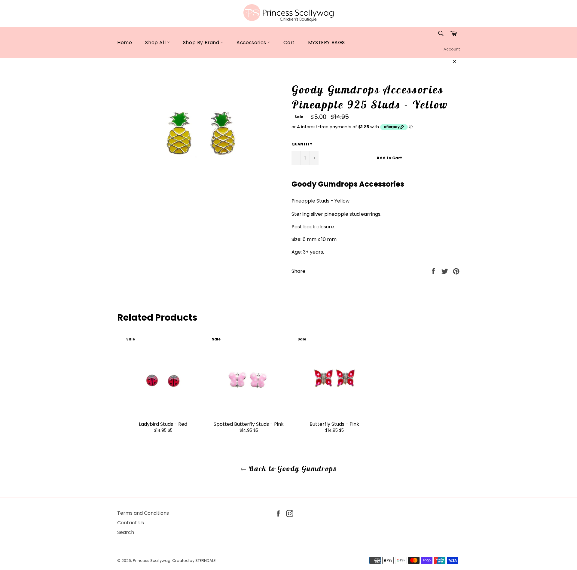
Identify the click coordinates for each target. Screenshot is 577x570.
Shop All (156, 42)
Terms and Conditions (143, 513)
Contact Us (130, 522)
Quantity (302, 144)
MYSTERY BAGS (326, 42)
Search (125, 532)
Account (452, 49)
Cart (289, 42)
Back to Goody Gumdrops (291, 468)
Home (124, 42)
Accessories (252, 42)
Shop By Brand (202, 42)
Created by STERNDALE (193, 560)
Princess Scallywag (151, 560)
